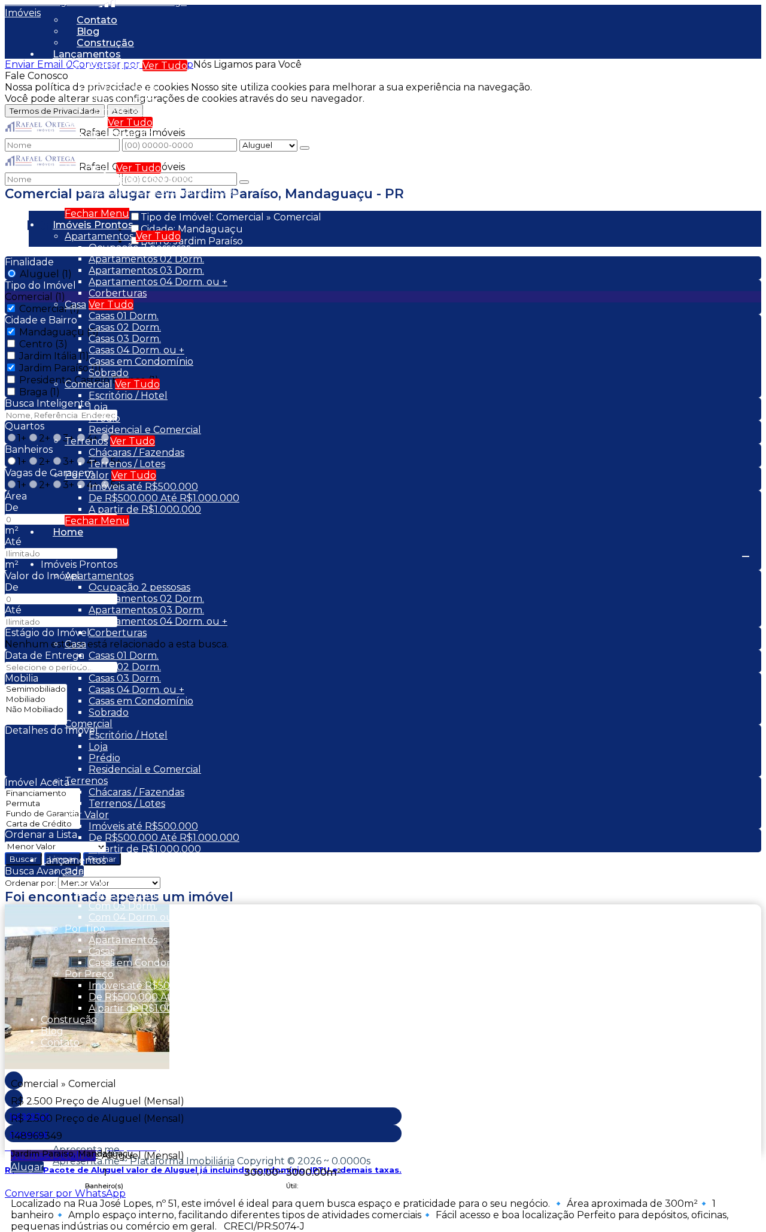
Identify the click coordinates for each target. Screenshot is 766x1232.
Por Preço (89, 168)
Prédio (104, 418)
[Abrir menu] (745, 553)
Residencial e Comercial (145, 429)
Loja (98, 407)
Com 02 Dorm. (123, 88)
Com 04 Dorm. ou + (135, 111)
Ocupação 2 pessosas (139, 247)
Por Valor (87, 475)
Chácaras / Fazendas (136, 452)
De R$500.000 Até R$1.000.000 (164, 190)
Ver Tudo (164, 65)
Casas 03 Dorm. (125, 338)
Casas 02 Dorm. (125, 327)
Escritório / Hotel (128, 395)
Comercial (89, 384)
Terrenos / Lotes (127, 464)
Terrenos (86, 441)
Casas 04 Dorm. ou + (136, 350)
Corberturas (118, 293)
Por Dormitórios (102, 65)
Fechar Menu (97, 213)
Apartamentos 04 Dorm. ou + (158, 281)
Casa (75, 304)
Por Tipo (85, 122)
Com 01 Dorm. (122, 77)
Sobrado (109, 373)
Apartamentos (123, 134)
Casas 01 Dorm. (124, 316)
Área (16, 496)
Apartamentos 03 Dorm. (146, 270)
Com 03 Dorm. (123, 99)
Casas (101, 145)
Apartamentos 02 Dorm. (146, 259)
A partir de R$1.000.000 (145, 202)
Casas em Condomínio (141, 156)
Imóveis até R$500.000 (143, 179)
